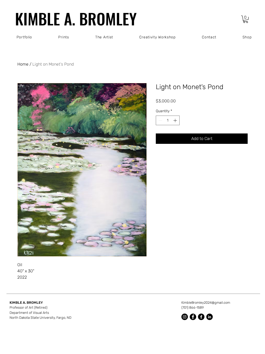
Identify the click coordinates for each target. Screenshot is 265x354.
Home (22, 64)
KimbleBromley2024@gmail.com (205, 303)
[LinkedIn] (209, 317)
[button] (245, 19)
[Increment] (175, 120)
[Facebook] (193, 317)
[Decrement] (160, 120)
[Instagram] (184, 317)
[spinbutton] (167, 120)
